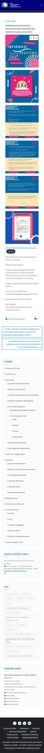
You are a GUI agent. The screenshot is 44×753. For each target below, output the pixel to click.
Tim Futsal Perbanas (13, 651)
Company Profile (13, 368)
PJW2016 (9, 646)
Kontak (11, 513)
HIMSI (31, 598)
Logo (10, 519)
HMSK (8, 603)
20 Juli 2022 (10, 21)
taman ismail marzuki (24, 646)
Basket (16, 425)
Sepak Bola (18, 437)
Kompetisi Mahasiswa (17, 443)
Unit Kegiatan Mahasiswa (19, 448)
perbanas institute (20, 640)
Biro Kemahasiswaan (16, 319)
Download (11, 251)
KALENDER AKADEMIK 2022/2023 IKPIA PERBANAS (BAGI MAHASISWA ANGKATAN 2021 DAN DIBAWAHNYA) (23, 344)
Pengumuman (11, 498)
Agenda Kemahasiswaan (19, 383)
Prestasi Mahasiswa (16, 492)
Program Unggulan (16, 525)
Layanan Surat (14, 487)
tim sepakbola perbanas (19, 655)
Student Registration (14, 542)
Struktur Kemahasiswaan (19, 536)
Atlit (14, 419)
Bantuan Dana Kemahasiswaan (21, 469)
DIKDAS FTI (26, 594)
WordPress (11, 748)
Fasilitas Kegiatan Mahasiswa (20, 401)
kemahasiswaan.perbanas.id (15, 571)
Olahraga (22, 625)
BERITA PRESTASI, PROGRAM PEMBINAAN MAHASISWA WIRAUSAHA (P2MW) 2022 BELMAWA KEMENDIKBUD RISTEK (21, 332)
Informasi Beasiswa (16, 406)
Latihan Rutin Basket (17, 608)
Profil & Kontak (12, 510)
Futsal (15, 431)
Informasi (10, 380)
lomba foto (10, 625)
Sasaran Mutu (14, 530)
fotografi (9, 598)
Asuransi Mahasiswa (17, 463)
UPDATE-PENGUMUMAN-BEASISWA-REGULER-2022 (20, 248)
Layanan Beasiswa (16, 481)
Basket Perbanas (12, 594)
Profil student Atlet (19, 416)
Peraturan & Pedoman (15, 504)
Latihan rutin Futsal (13, 612)
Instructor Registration (15, 454)
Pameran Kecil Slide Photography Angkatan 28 (21, 634)
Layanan (9, 460)
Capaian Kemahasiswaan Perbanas (23, 395)
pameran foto (11, 629)
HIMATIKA (21, 598)
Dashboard (10, 374)
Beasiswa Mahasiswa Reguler (23, 410)
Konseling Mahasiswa (17, 475)
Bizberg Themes (33, 748)
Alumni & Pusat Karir (16, 389)
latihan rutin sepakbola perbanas (17, 619)
